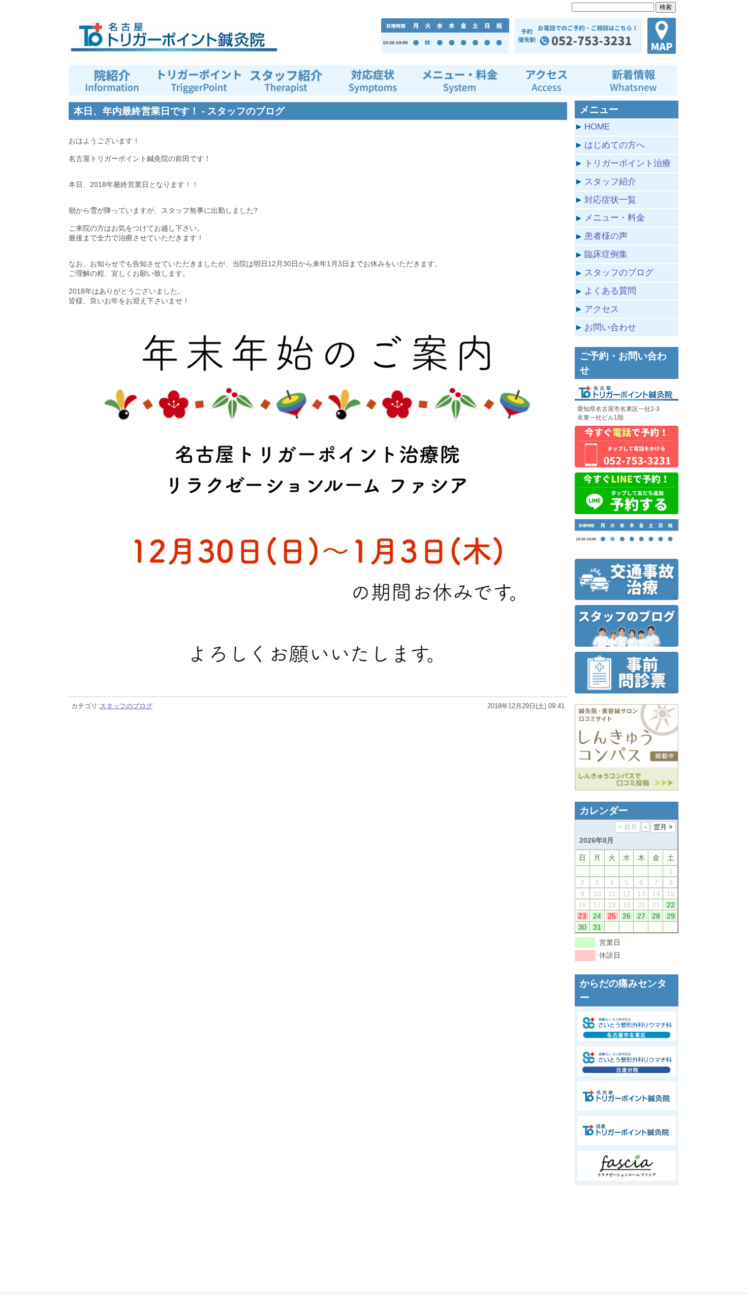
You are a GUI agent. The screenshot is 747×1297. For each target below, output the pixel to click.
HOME (597, 126)
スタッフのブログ (126, 706)
